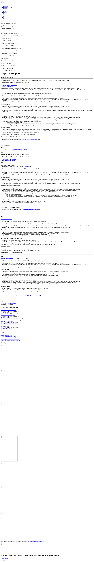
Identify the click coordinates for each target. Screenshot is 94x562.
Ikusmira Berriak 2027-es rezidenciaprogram (10, 340)
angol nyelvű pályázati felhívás (10, 85)
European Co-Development (7, 258)
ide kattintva (26, 166)
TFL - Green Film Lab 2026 (7, 328)
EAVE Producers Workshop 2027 (8, 315)
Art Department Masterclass (7, 321)
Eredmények (6, 8)
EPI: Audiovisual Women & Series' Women (10, 323)
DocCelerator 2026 (5, 326)
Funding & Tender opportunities (30, 139)
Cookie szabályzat (4, 558)
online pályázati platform (8, 86)
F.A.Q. (4, 11)
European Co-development (6, 219)
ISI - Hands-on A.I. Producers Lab (8, 310)
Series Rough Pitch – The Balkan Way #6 (10, 339)
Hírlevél (5, 12)
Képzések (5, 6)
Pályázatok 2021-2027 (8, 7)
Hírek (4, 5)
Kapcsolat (5, 10)
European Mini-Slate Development (8, 303)
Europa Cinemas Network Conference (9, 336)
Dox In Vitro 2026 (5, 317)
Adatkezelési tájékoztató (38, 541)
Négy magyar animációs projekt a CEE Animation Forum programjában (16, 337)
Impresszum (30, 541)
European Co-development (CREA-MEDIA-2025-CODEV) (14, 149)
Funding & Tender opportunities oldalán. (32, 295)
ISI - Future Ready (5, 312)
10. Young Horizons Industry (7, 335)
